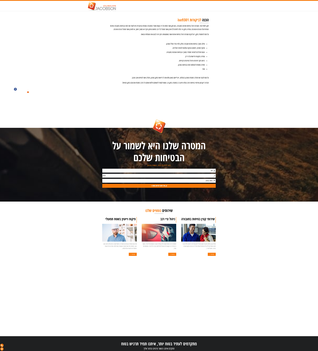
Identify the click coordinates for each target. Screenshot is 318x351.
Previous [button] (215, 233)
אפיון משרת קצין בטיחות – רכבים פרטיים (208, 337)
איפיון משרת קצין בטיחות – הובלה (209, 339)
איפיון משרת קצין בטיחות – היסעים (209, 341)
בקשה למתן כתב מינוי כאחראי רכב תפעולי (208, 331)
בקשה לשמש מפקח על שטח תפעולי (209, 335)
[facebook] (15, 89)
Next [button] (103, 233)
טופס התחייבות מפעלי (211, 333)
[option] (198, 237)
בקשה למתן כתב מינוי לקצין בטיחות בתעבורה (207, 329)
